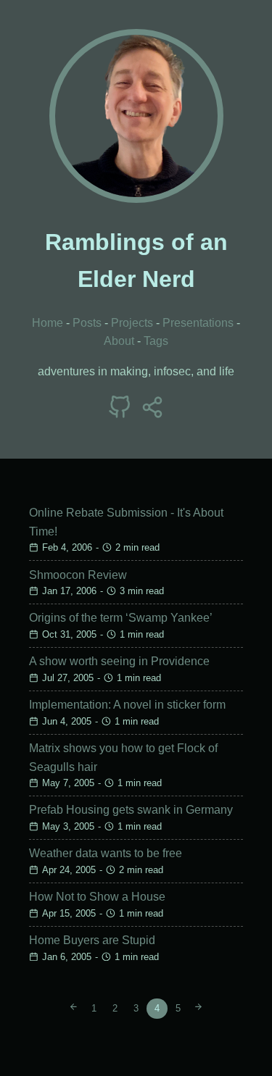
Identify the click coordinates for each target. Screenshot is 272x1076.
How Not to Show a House (97, 897)
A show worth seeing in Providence (119, 661)
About (119, 341)
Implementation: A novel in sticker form (127, 704)
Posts (87, 323)
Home (47, 323)
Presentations (198, 323)
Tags (156, 341)
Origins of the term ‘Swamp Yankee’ (121, 618)
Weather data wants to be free (105, 853)
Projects (132, 323)
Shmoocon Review (78, 575)
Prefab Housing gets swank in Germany (131, 810)
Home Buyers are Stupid (92, 940)
